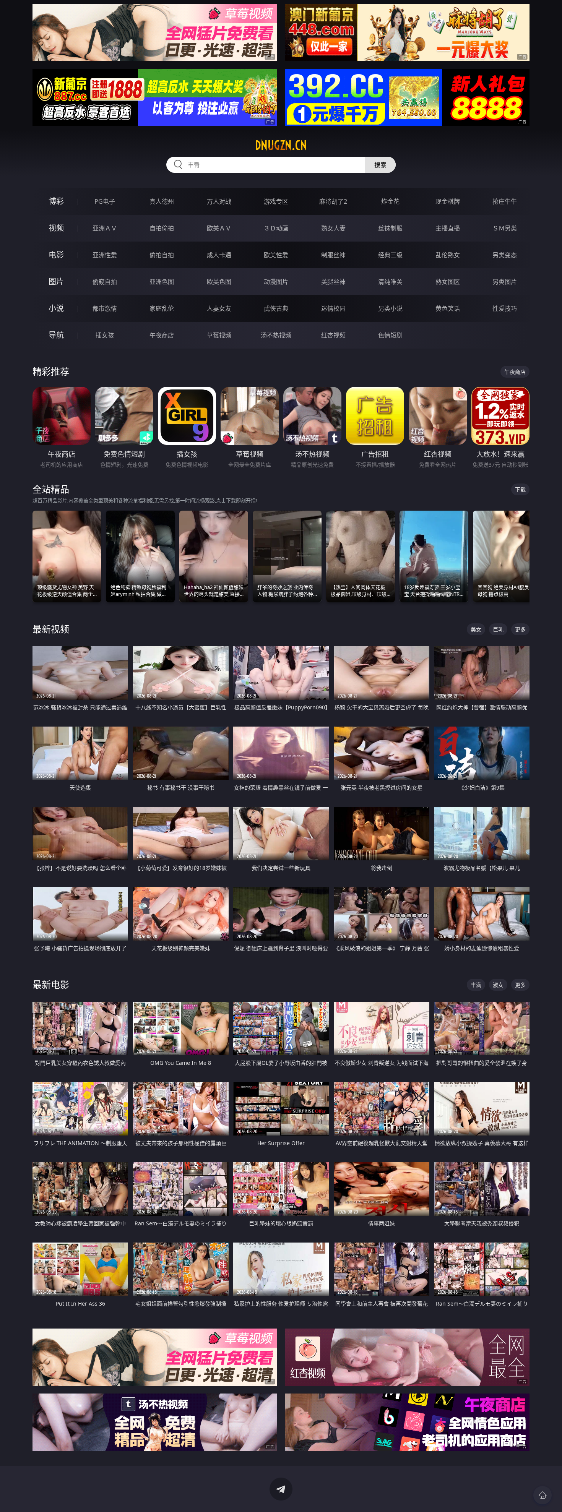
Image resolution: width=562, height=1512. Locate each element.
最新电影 (50, 984)
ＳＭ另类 (504, 228)
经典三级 (390, 255)
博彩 (56, 201)
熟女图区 (447, 281)
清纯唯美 (390, 281)
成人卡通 (219, 255)
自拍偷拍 (161, 228)
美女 (476, 629)
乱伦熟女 (447, 255)
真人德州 (161, 201)
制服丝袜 (333, 255)
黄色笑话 (447, 308)
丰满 (476, 984)
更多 (520, 629)
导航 (56, 335)
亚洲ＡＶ (105, 228)
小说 (56, 308)
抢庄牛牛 (504, 201)
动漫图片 (276, 281)
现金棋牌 (447, 201)
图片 (56, 281)
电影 (56, 255)
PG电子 (104, 201)
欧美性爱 (276, 255)
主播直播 (447, 228)
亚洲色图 (161, 281)
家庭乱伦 (161, 308)
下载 (520, 489)
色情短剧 (390, 335)
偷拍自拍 (161, 255)
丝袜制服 (390, 228)
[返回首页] (542, 1495)
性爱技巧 (504, 308)
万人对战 (219, 201)
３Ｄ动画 (276, 228)
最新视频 (50, 629)
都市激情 (105, 308)
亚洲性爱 (105, 255)
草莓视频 (219, 335)
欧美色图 (219, 281)
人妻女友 (219, 308)
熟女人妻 (333, 228)
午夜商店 (161, 335)
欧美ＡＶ (219, 228)
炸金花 (390, 201)
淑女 (498, 984)
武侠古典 (276, 308)
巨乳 (498, 629)
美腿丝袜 (333, 281)
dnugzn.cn (281, 145)
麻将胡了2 (333, 201)
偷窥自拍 (105, 281)
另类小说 (390, 308)
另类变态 (504, 255)
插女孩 (105, 335)
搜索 (380, 165)
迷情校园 (333, 308)
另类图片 (504, 281)
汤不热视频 (276, 335)
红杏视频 (333, 335)
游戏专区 (276, 201)
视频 (56, 228)
